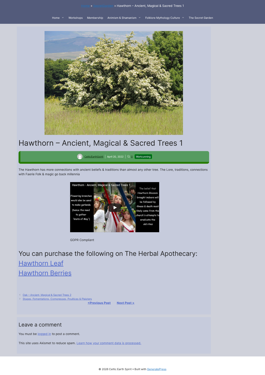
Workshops (76, 17)
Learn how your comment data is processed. (109, 343)
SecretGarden (103, 6)
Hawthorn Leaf (41, 263)
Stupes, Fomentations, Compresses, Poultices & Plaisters (57, 298)
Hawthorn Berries (45, 273)
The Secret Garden (201, 17)
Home (85, 6)
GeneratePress (156, 369)
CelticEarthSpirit (93, 156)
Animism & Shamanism (121, 17)
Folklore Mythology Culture (162, 17)
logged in (44, 334)
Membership (95, 17)
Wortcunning (143, 156)
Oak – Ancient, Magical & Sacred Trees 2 (47, 294)
